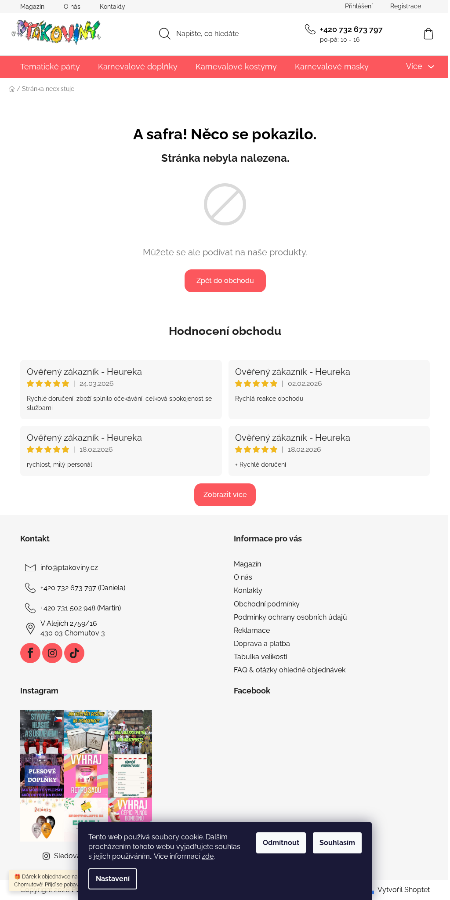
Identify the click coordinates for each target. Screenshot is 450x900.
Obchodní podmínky (267, 604)
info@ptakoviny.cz (69, 567)
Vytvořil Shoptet (403, 889)
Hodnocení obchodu (225, 331)
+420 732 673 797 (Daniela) (82, 588)
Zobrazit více (225, 494)
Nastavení (113, 879)
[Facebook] (30, 653)
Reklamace (252, 630)
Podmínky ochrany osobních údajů (290, 617)
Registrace (405, 6)
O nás (72, 6)
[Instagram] (52, 653)
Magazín (32, 6)
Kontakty (112, 6)
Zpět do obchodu (225, 280)
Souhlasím (337, 842)
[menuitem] (50, 66)
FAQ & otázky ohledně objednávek (289, 670)
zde (208, 856)
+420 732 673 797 (351, 29)
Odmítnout (281, 842)
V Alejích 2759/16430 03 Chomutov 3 (72, 628)
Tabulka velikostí (260, 657)
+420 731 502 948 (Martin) (80, 608)
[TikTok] (74, 653)
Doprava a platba (262, 643)
